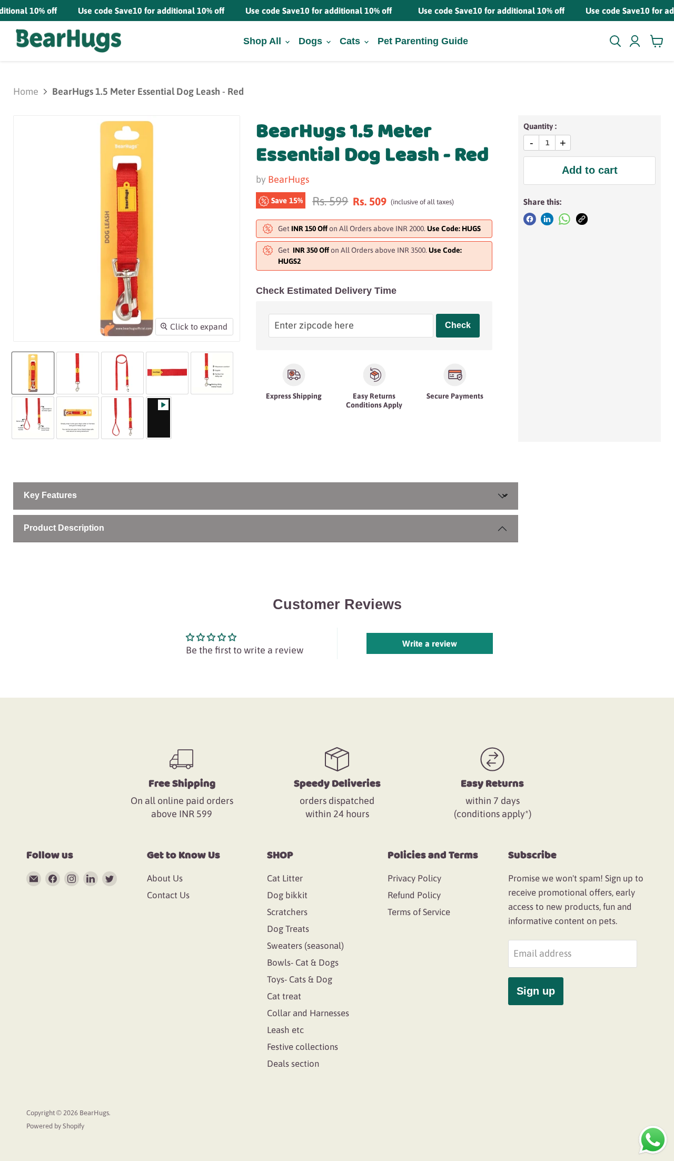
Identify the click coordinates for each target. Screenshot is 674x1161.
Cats (351, 41)
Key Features (50, 495)
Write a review (429, 643)
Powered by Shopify (55, 1126)
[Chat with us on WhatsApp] (653, 1139)
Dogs (312, 41)
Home (25, 91)
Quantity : (540, 126)
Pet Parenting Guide (423, 41)
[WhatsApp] (564, 219)
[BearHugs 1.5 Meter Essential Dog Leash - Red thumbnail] (33, 373)
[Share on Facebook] (529, 219)
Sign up (536, 991)
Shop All (263, 41)
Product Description (64, 527)
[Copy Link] (582, 219)
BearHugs (288, 179)
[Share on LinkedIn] (547, 219)
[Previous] (23, 228)
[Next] (229, 228)
